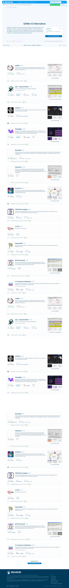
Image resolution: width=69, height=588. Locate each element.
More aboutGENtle (54, 78)
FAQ (51, 575)
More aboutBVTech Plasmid (54, 536)
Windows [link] (25, 45)
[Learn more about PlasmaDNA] (10, 245)
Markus (16, 576)
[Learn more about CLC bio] (10, 228)
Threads (11, 580)
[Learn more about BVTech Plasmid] (10, 262)
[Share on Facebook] (8, 41)
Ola (13, 576)
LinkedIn (18, 580)
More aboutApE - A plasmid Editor (54, 99)
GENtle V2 (9, 27)
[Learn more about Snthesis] (10, 110)
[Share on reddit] (12, 41)
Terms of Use (53, 576)
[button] (22, 65)
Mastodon (46, 579)
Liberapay (39, 580)
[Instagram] (15, 586)
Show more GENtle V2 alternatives (34, 563)
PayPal (43, 580)
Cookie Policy (53, 579)
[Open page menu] (65, 2)
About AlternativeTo (55, 580)
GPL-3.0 (15, 158)
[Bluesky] (12, 586)
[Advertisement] (34, 14)
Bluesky (8, 580)
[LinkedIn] (17, 586)
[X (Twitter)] (9, 586)
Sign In (64, 2)
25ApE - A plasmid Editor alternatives (20, 90)
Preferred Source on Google (56, 583)
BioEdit (15, 32)
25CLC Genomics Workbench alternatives (20, 286)
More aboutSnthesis (54, 120)
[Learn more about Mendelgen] (10, 131)
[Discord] (7, 586)
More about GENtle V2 (53, 36)
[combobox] (55, 2)
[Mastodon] (10, 586)
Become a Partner (54, 582)
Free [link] (30, 45)
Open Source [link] (34, 45)
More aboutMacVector (54, 179)
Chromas (21, 31)
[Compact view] (61, 45)
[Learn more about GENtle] (10, 67)
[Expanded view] (59, 45)
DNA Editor (18, 95)
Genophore (19, 32)
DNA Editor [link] (38, 45)
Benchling (25, 32)
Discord (33, 579)
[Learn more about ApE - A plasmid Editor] (10, 89)
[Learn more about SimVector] (10, 190)
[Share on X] (10, 41)
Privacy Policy (53, 577)
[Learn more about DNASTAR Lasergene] (10, 211)
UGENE (30, 32)
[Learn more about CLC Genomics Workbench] (10, 283)
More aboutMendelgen (54, 141)
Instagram (14, 580)
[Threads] (14, 586)
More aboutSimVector (54, 200)
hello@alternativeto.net (26, 579)
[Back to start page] (9, 2)
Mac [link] (28, 45)
